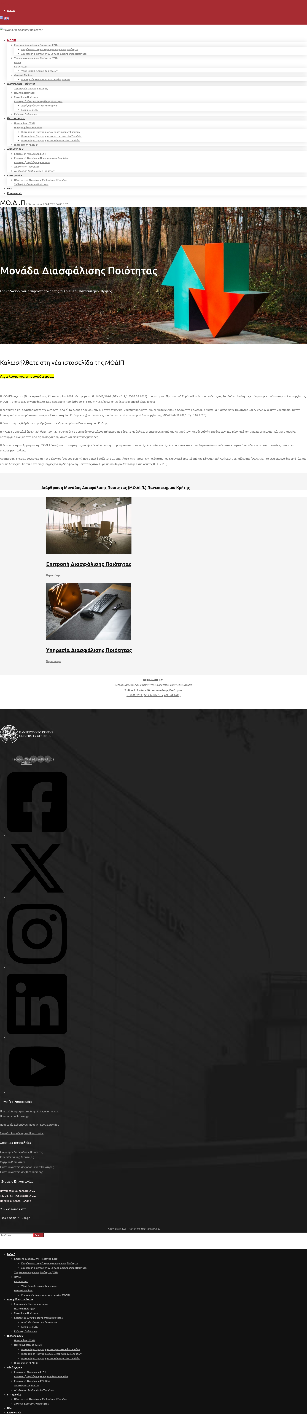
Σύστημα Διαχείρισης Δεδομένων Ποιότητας (27, 1166)
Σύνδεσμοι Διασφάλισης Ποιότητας (21, 1152)
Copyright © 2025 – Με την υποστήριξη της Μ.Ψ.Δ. (134, 1228)
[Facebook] (37, 835)
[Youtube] (37, 1092)
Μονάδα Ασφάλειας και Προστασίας (22, 1133)
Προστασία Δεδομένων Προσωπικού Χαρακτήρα (29, 1124)
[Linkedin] (37, 1037)
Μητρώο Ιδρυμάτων (12, 1162)
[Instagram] (37, 967)
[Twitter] (37, 897)
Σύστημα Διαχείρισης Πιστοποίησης (21, 1171)
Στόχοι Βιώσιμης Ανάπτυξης (17, 1157)
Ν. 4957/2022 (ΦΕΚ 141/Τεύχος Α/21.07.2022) (153, 695)
